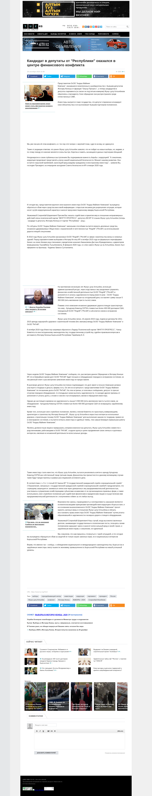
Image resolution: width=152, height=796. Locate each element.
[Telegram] (101, 27)
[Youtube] (96, 27)
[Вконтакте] (86, 27)
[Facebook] (88, 27)
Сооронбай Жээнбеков (97, 600)
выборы (35, 596)
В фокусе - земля (75, 34)
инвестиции (68, 596)
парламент (92, 596)
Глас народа (90, 34)
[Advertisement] (76, 185)
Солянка (115, 34)
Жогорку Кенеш (64, 600)
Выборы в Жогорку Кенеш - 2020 (51, 615)
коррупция (80, 596)
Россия (113, 596)
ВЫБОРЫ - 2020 (79, 600)
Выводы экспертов (58, 34)
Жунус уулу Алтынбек (36, 600)
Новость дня (42, 34)
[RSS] (83, 27)
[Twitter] (93, 27)
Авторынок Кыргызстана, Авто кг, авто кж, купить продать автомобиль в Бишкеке (49, 795)
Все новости (29, 34)
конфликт (51, 600)
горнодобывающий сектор (51, 596)
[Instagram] (99, 27)
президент (103, 596)
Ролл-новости (103, 34)
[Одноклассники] (91, 27)
